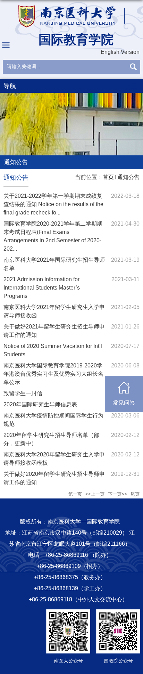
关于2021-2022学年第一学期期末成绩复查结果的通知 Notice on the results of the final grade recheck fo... (53, 204)
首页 (108, 177)
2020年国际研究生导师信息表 (40, 404)
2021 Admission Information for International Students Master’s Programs (41, 287)
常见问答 (124, 403)
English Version (120, 52)
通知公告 (128, 177)
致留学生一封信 (22, 393)
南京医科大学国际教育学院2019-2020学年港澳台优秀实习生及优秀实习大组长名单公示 (53, 374)
